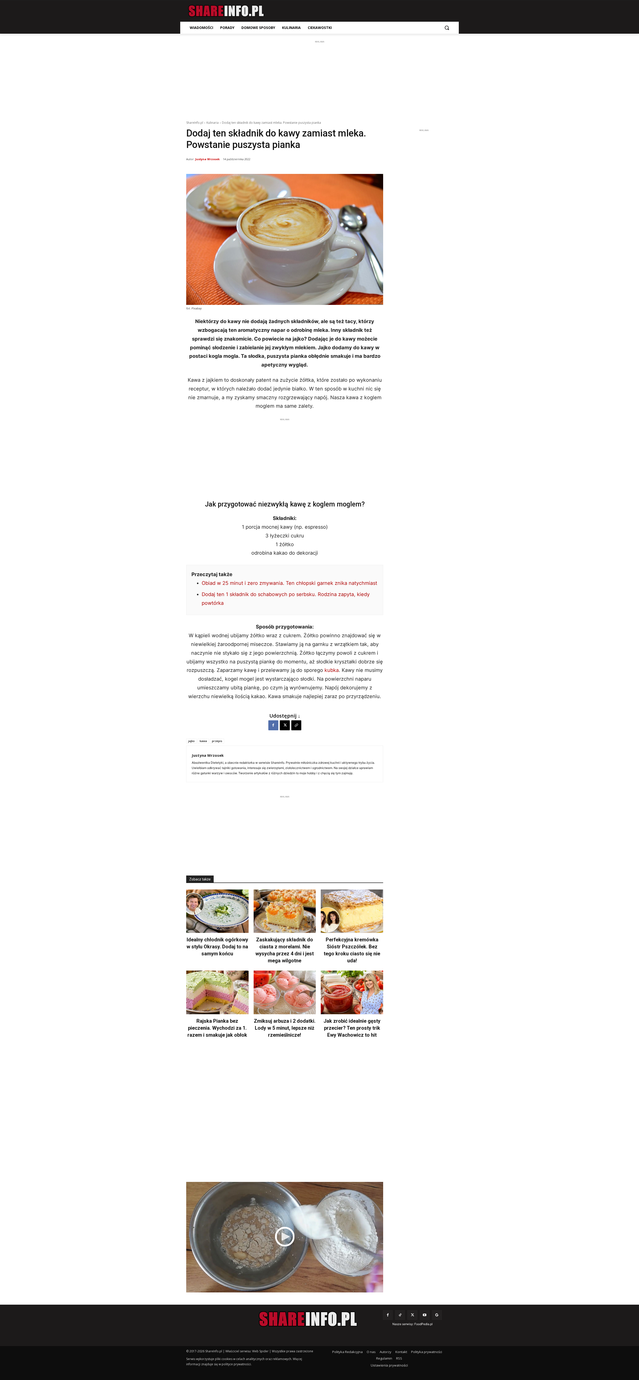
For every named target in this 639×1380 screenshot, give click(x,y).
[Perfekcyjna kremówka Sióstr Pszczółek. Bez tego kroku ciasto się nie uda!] (352, 911)
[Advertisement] (319, 79)
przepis (217, 741)
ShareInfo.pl (194, 123)
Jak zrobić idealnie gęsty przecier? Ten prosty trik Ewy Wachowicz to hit (351, 1028)
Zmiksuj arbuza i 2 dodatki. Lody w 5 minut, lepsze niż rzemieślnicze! (285, 1028)
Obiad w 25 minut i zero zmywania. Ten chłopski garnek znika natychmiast (289, 583)
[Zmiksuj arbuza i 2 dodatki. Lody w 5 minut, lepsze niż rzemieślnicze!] (285, 992)
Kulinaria (212, 123)
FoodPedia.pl (423, 1324)
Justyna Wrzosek (207, 159)
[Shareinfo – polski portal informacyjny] (226, 11)
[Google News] (437, 1315)
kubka (331, 670)
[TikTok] (400, 1315)
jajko (191, 741)
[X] (285, 725)
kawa (203, 741)
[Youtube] (425, 1315)
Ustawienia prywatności (389, 1365)
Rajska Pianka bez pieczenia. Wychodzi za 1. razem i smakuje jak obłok (217, 1028)
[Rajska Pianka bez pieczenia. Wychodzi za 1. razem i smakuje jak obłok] (217, 992)
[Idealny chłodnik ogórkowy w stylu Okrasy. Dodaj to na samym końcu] (217, 911)
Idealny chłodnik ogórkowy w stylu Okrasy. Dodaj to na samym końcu (217, 947)
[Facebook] (273, 725)
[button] (447, 28)
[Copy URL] (296, 725)
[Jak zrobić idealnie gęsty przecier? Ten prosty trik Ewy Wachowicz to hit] (352, 992)
